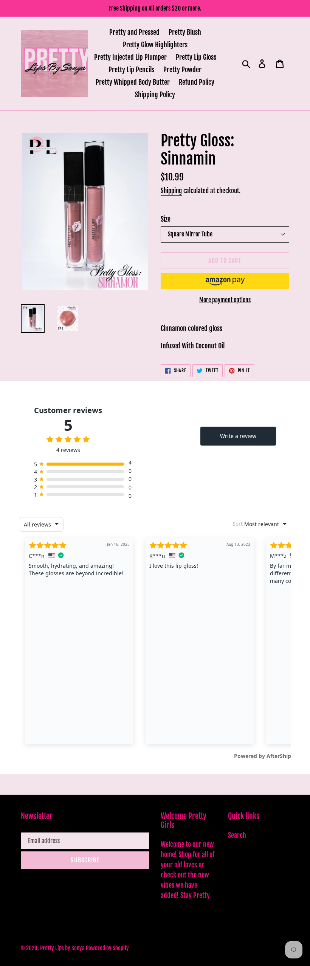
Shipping (171, 191)
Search (237, 835)
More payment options (225, 300)
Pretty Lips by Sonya (63, 948)
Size (165, 219)
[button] (225, 281)
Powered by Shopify (107, 948)
